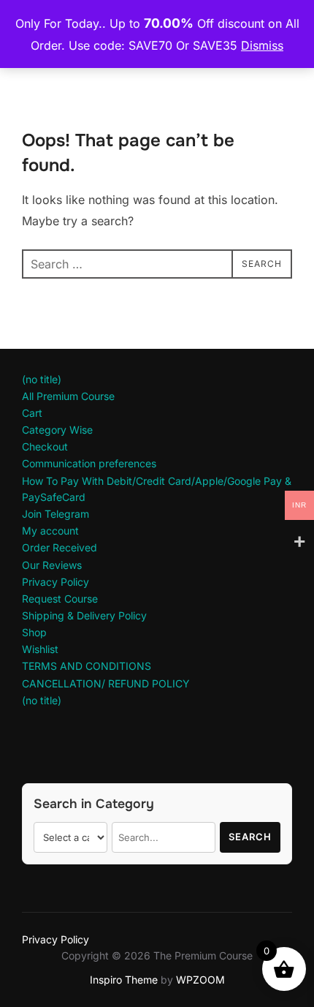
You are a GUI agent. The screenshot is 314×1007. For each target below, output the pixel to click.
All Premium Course (68, 396)
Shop (34, 632)
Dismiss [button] (262, 45)
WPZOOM (200, 979)
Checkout (45, 446)
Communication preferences (89, 463)
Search (250, 836)
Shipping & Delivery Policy (84, 615)
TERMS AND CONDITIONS (86, 666)
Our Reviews (52, 565)
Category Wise (57, 429)
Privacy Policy (55, 582)
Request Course (60, 598)
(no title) (41, 379)
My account (50, 530)
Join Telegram (55, 514)
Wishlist (40, 649)
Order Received (59, 547)
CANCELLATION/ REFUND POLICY (106, 683)
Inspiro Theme (124, 979)
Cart (32, 413)
